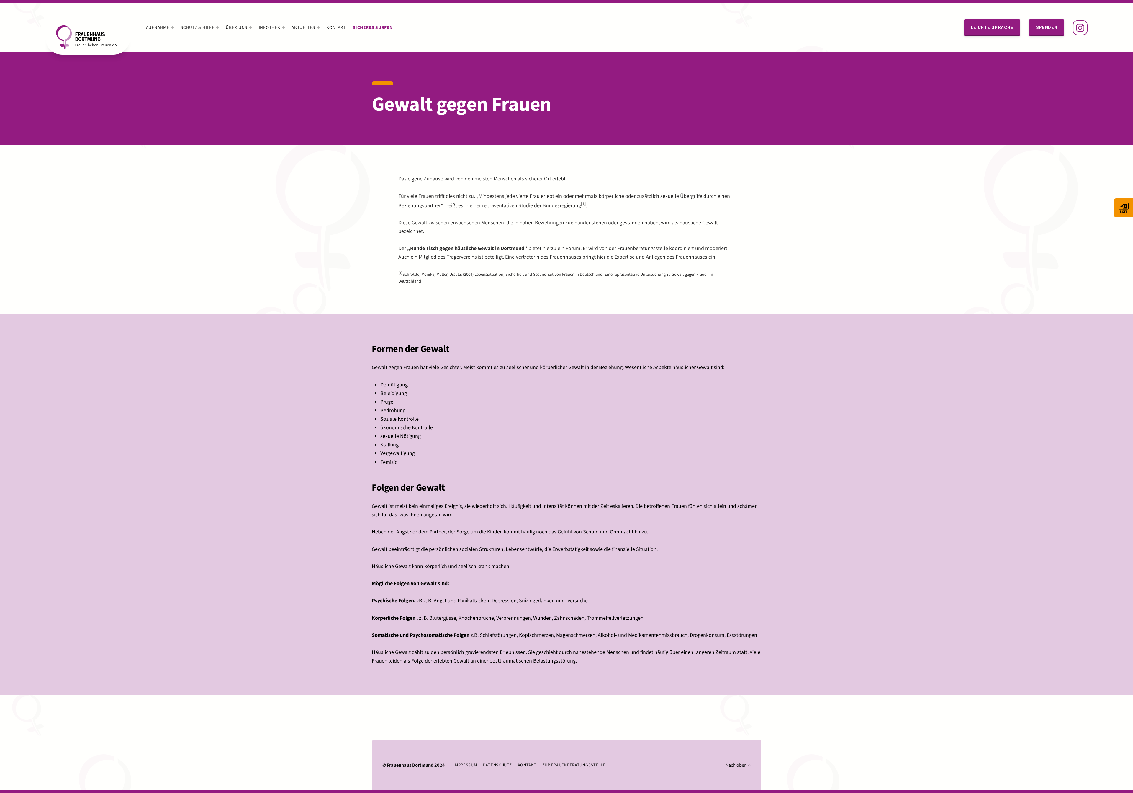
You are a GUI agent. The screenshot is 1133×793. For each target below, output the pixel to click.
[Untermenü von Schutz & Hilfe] (217, 27)
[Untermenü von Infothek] (283, 27)
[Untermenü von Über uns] (250, 27)
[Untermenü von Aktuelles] (318, 27)
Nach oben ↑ (738, 765)
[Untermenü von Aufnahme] (172, 27)
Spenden (1046, 27)
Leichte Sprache (992, 27)
